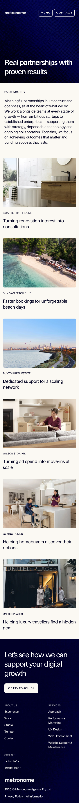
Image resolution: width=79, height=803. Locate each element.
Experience (11, 711)
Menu (46, 12)
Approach (54, 711)
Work (7, 718)
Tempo (9, 731)
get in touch (19, 688)
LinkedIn (10, 761)
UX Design (55, 729)
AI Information (35, 796)
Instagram (11, 767)
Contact (64, 12)
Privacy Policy (13, 796)
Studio (8, 725)
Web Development (60, 736)
